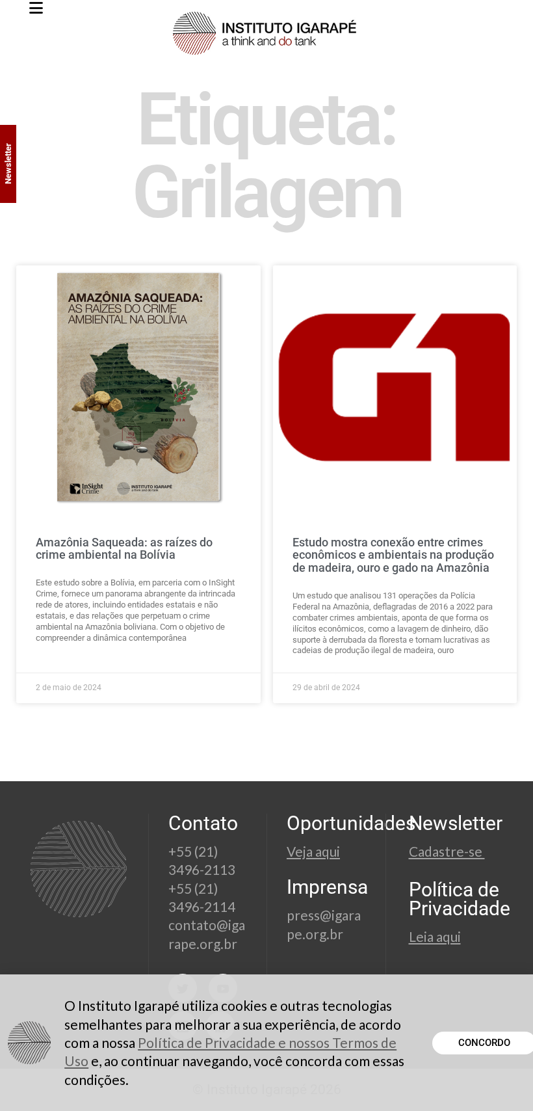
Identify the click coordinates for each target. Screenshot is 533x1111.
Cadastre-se (447, 851)
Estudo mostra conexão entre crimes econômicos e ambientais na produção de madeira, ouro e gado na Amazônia (393, 555)
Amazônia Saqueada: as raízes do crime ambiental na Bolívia (124, 548)
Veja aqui (313, 851)
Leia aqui (435, 936)
